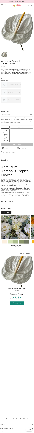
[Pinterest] (10, 418)
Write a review (17, 303)
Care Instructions (7, 201)
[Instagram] (13, 418)
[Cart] (31, 5)
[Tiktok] (17, 418)
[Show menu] (2, 5)
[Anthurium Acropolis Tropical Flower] (17, 271)
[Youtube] (20, 418)
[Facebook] (6, 418)
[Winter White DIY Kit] (15, 229)
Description (5, 160)
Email (2, 431)
